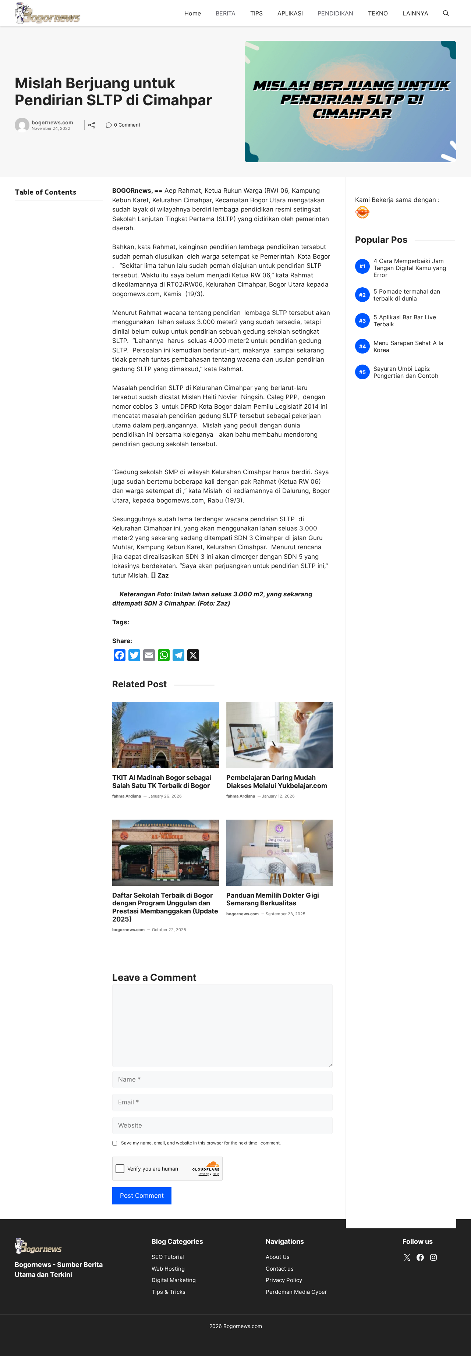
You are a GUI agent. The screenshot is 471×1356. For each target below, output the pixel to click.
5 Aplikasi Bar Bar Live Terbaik (404, 321)
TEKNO (378, 13)
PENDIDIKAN (335, 13)
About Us (278, 1256)
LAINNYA (415, 13)
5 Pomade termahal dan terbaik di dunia (406, 295)
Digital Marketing (174, 1280)
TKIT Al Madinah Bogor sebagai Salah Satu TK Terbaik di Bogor (161, 781)
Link (111, 126)
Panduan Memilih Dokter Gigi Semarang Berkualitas (272, 899)
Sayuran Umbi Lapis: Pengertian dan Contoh (405, 373)
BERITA (226, 13)
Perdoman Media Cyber (296, 1291)
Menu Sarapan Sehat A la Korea (408, 347)
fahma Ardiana (126, 796)
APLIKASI (290, 13)
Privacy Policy (284, 1280)
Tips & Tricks (168, 1291)
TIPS (256, 13)
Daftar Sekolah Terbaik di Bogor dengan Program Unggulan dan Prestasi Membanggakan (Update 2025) (165, 907)
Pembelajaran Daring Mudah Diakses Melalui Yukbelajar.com (276, 781)
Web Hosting (168, 1268)
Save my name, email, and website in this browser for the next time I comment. (201, 1143)
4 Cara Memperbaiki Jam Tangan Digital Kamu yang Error (409, 268)
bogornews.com (52, 122)
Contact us (280, 1268)
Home (192, 13)
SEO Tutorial (168, 1256)
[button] (446, 13)
